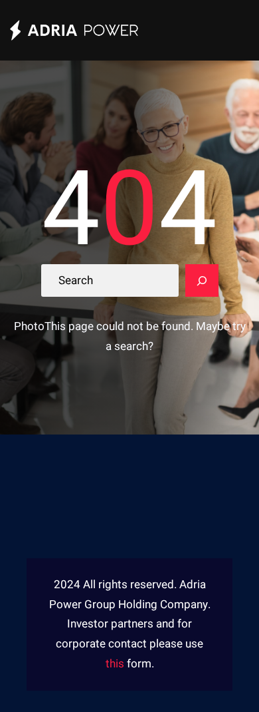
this (115, 663)
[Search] (201, 280)
